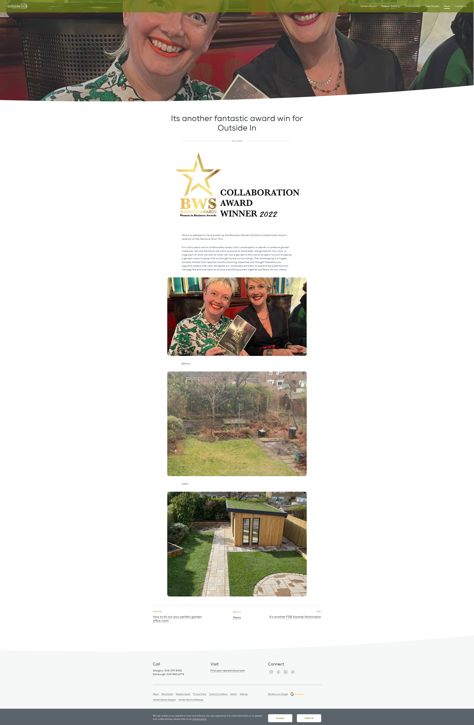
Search (233, 694)
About (156, 694)
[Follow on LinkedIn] (285, 672)
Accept (280, 718)
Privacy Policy (199, 694)
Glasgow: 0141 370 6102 (167, 670)
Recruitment (167, 694)
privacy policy (199, 719)
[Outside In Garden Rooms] (17, 6)
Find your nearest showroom (227, 670)
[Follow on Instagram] (271, 672)
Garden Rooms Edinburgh (191, 699)
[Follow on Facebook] (278, 672)
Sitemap (244, 694)
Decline (309, 718)
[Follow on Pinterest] (293, 672)
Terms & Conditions (218, 694)
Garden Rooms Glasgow (164, 699)
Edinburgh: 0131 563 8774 (168, 674)
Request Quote (183, 694)
